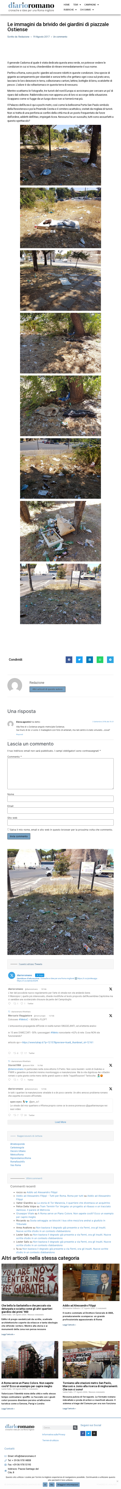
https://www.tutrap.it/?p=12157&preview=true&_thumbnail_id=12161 (57, 1042)
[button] (69, 659)
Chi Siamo (85, 9)
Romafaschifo (17, 1161)
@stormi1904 (28, 1065)
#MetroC (23, 1019)
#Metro (54, 1032)
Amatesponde (17, 1144)
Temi (75, 4)
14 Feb (43, 1089)
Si (45, 1484)
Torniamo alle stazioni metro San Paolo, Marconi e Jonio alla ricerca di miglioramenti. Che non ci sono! (90, 1386)
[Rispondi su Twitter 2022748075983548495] (10, 1115)
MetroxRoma (17, 1154)
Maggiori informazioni (68, 1484)
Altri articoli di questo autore (47, 689)
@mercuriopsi (39, 1016)
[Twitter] (88, 1433)
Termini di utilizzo (50, 1440)
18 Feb (43, 989)
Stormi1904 (14, 1065)
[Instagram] (94, 1433)
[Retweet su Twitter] (9, 1011)
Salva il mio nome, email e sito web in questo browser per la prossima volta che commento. (61, 829)
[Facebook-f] (82, 1433)
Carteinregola (17, 1147)
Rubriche (69, 9)
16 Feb (51, 1016)
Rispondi (19, 734)
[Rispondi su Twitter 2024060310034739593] (10, 1004)
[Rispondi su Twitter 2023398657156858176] (10, 1080)
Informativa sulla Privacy (53, 1434)
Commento (14, 756)
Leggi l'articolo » (8, 1334)
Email (10, 806)
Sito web (12, 818)
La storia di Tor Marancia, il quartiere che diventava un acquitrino (73, 1202)
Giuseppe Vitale (25, 1213)
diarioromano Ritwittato (21, 1012)
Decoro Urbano (18, 1151)
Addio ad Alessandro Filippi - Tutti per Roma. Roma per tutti (49, 1195)
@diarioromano (31, 989)
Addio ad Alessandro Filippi (42, 1192)
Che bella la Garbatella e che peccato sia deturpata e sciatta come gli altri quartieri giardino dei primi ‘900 (26, 1308)
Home (67, 4)
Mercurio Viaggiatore (20, 1015)
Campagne (90, 4)
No (51, 1484)
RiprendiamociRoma (20, 1158)
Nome (10, 794)
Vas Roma (15, 1165)
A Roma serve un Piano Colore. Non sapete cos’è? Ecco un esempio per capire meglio (27, 1384)
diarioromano (15, 989)
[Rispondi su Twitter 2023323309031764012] (10, 1053)
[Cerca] (75, 1427)
